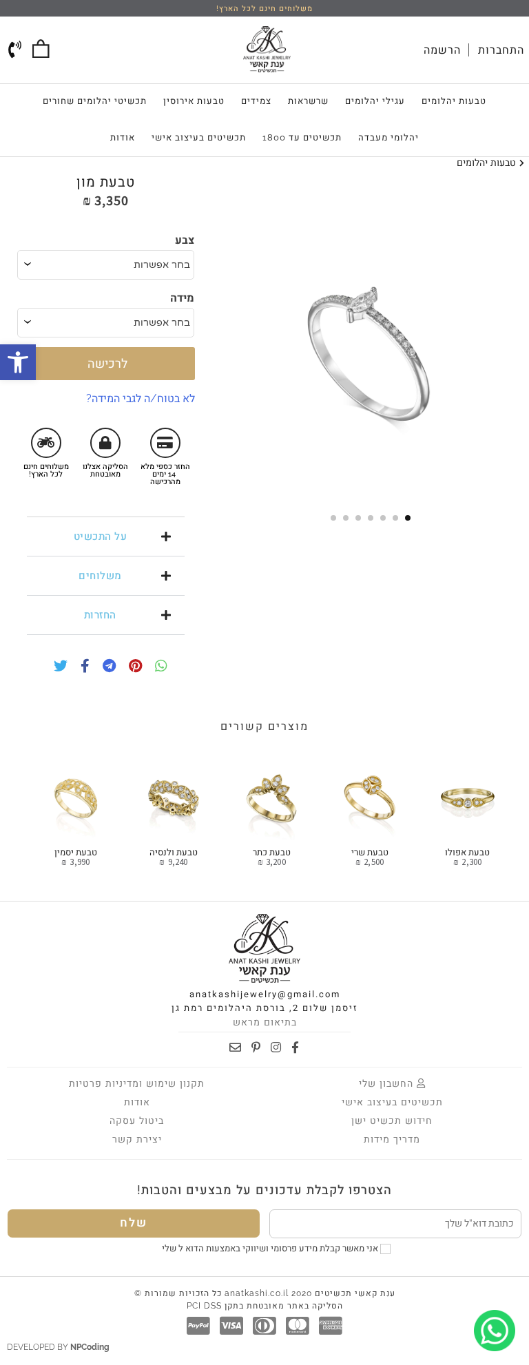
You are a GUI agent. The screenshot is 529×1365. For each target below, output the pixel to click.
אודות (122, 137)
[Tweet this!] (57, 667)
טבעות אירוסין (194, 101)
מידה (182, 297)
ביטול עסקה (137, 1120)
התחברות (501, 49)
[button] (106, 536)
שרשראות (308, 101)
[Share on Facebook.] (82, 667)
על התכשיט (100, 536)
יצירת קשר (137, 1139)
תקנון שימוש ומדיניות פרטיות (137, 1083)
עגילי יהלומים (375, 101)
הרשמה (442, 49)
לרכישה (105, 363)
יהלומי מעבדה (388, 137)
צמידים (256, 101)
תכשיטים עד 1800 (302, 137)
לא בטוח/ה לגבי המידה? (140, 398)
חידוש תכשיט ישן (392, 1120)
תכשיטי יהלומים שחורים (95, 101)
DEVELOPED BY (58, 1347)
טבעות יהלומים (454, 101)
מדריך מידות (392, 1139)
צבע (184, 240)
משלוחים (100, 575)
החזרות (100, 615)
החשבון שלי (388, 1083)
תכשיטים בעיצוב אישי (199, 137)
